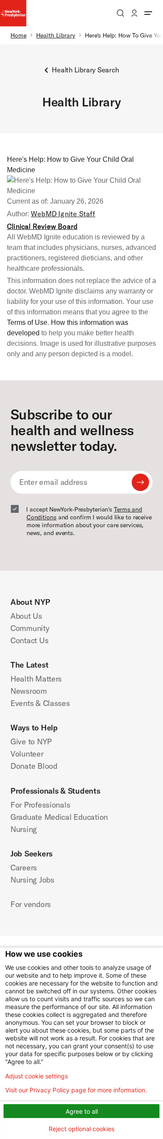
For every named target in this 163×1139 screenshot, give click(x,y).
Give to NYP (31, 742)
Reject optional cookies (81, 1128)
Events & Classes (40, 703)
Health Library (55, 35)
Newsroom (28, 691)
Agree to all (82, 1111)
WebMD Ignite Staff (63, 213)
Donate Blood (33, 766)
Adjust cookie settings (36, 1076)
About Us (26, 616)
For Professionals (40, 805)
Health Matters (36, 679)
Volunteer (26, 754)
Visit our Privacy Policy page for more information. (76, 1090)
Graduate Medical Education (59, 817)
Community (30, 628)
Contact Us (29, 640)
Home (18, 35)
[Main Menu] (148, 13)
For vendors (30, 904)
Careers (23, 868)
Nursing (23, 829)
